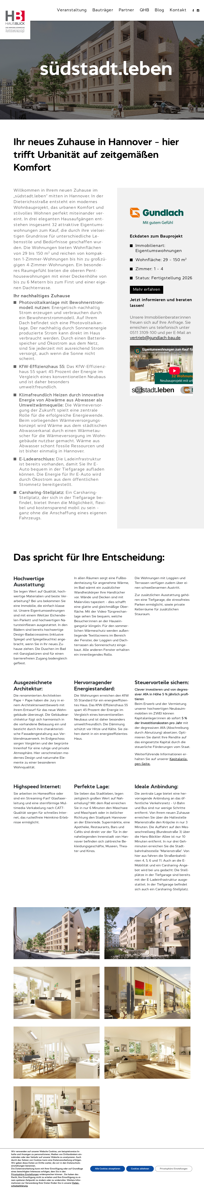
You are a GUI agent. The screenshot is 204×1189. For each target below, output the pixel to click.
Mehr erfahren (146, 290)
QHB (144, 10)
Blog (159, 10)
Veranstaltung (72, 10)
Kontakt (178, 10)
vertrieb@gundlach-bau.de (155, 338)
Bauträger (102, 10)
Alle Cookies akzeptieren (107, 1168)
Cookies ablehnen (140, 1168)
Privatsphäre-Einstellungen (25, 1174)
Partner (126, 10)
